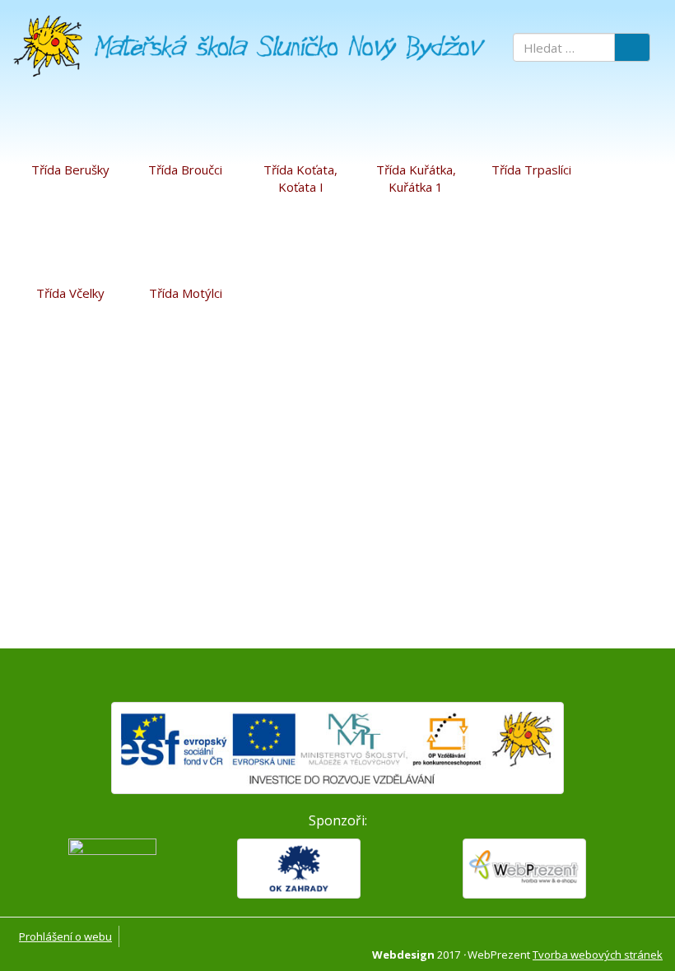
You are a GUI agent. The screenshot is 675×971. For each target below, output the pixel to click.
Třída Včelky (70, 293)
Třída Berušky (70, 169)
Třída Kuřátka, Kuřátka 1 (416, 178)
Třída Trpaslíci (531, 169)
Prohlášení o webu (65, 936)
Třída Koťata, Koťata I (300, 178)
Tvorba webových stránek (598, 954)
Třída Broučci (185, 169)
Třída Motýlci (185, 293)
